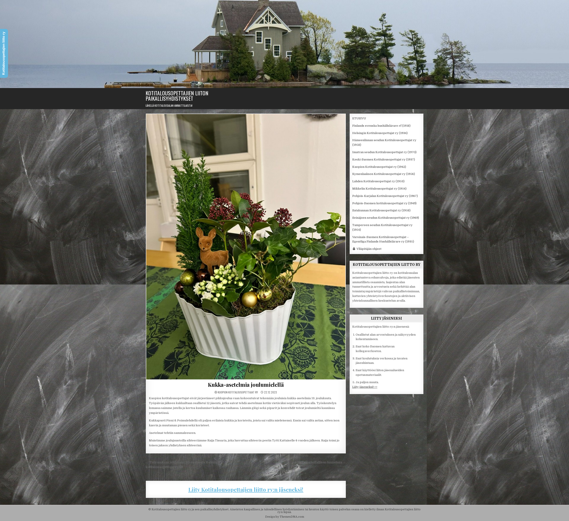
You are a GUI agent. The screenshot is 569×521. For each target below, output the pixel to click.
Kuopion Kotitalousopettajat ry (238, 392)
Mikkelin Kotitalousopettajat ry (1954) (379, 188)
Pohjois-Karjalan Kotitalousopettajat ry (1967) (385, 196)
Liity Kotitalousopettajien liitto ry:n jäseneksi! (245, 489)
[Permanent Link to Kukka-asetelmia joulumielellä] (245, 246)
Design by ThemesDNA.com (284, 516)
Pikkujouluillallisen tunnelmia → (321, 462)
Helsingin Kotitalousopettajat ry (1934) (380, 133)
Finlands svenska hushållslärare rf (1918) (381, 125)
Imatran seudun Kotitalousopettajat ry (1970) (384, 152)
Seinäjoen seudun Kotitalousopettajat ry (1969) (385, 217)
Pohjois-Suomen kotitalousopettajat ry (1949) (384, 203)
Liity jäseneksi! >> (364, 387)
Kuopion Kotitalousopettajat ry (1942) (379, 166)
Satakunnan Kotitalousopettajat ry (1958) (381, 210)
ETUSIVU (359, 118)
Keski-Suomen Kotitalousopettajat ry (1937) (383, 159)
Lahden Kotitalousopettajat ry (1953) (378, 181)
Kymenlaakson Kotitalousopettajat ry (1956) (383, 174)
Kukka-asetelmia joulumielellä (246, 384)
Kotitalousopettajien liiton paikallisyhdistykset (177, 95)
